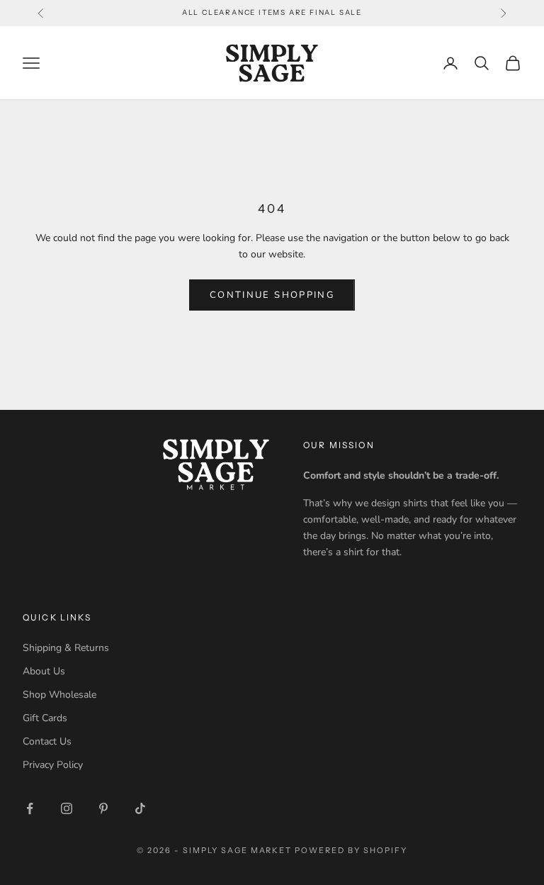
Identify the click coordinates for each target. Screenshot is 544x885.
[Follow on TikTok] (140, 808)
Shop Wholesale (59, 694)
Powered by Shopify (351, 850)
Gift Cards (45, 718)
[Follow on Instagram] (67, 808)
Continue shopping (272, 295)
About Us (44, 671)
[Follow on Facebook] (30, 808)
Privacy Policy (53, 765)
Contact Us (47, 741)
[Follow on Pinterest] (103, 808)
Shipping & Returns (66, 648)
